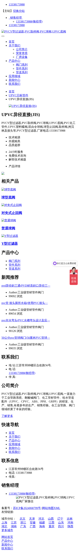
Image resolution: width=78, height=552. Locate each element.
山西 (51, 518)
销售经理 (15, 17)
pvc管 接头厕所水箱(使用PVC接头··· (24, 303)
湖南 (14, 526)
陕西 (70, 526)
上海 (4, 522)
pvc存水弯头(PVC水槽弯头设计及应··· (25, 320)
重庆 (51, 526)
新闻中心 (14, 80)
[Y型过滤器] (9, 235)
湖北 (4, 526)
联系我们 (14, 83)
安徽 (33, 522)
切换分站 (19, 10)
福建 (42, 522)
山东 (61, 522)
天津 (32, 518)
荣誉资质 (22, 53)
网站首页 (7, 536)
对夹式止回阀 (11, 213)
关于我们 (14, 45)
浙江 (23, 522)
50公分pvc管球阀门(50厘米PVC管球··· (25, 337)
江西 (51, 522)
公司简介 (22, 49)
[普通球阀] (8, 220)
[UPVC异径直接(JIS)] (23, 105)
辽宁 (60, 518)
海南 (42, 526)
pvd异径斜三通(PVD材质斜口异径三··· (25, 285)
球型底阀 (8, 197)
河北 (41, 518)
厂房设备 (22, 56)
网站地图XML (51, 508)
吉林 (70, 518)
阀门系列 (22, 64)
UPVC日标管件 (18, 95)
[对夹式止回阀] (11, 205)
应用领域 (14, 76)
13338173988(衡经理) (29, 21)
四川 (61, 526)
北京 (22, 518)
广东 (23, 526)
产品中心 (14, 60)
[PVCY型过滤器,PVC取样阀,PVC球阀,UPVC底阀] (33, 31)
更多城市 (7, 530)
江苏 (14, 522)
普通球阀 (8, 228)
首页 (12, 41)
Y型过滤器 (9, 243)
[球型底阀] (8, 189)
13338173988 (17, 4)
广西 (33, 526)
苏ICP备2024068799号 (27, 508)
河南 (70, 522)
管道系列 (22, 72)
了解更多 (7, 415)
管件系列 (22, 68)
